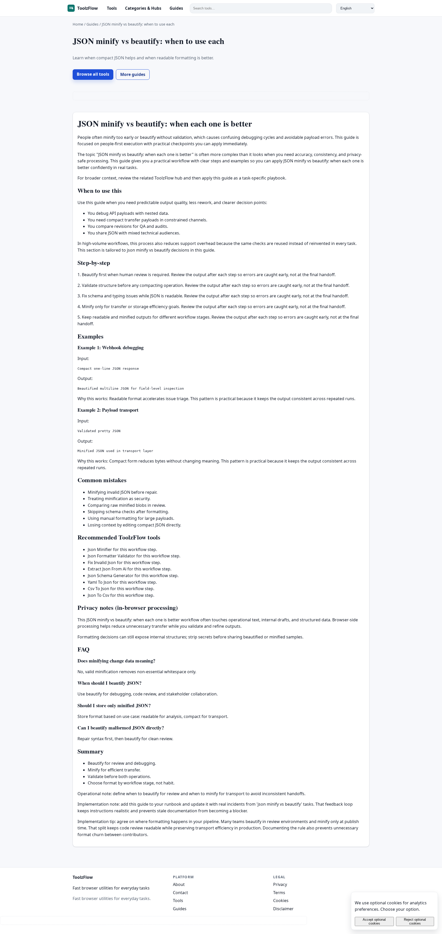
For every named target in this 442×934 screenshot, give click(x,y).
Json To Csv (98, 595)
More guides (132, 74)
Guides (176, 8)
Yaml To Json (100, 582)
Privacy (280, 884)
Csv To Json (98, 588)
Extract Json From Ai (107, 569)
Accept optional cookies (374, 921)
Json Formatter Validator (111, 556)
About (179, 884)
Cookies (281, 900)
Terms (279, 892)
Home (78, 24)
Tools (112, 8)
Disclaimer (283, 909)
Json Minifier (100, 549)
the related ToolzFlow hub (157, 178)
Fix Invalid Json (102, 562)
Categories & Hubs (143, 8)
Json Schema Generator (111, 575)
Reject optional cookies (415, 921)
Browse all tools (93, 74)
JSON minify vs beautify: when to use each (138, 24)
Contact (180, 892)
